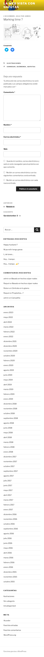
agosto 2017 (9, 476)
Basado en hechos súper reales (24, 279)
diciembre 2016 (10, 514)
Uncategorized (10, 606)
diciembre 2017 (10, 457)
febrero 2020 (9, 360)
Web (5, 149)
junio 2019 (8, 375)
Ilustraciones (14, 63)
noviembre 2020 (10, 351)
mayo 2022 (8, 317)
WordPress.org (10, 635)
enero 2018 (8, 452)
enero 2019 (8, 399)
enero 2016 (8, 567)
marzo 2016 (8, 558)
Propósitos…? (17, 293)
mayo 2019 (8, 380)
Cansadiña (15, 298)
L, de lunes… (9, 254)
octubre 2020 (9, 356)
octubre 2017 (9, 466)
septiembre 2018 (11, 418)
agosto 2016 (9, 534)
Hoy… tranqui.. (9, 259)
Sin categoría (9, 601)
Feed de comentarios (12, 630)
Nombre (8, 125)
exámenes (21, 66)
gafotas (31, 66)
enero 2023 (8, 312)
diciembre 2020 (10, 346)
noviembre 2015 (10, 577)
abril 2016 (8, 553)
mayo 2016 (8, 548)
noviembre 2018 (10, 409)
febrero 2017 (9, 505)
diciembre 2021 (10, 341)
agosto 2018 (9, 423)
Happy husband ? (11, 245)
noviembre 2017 (10, 461)
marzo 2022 (8, 327)
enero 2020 (8, 365)
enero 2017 (8, 510)
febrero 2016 (9, 562)
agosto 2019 (9, 370)
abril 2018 (8, 437)
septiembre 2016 (11, 529)
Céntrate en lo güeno (20, 288)
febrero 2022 (9, 332)
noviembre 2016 (10, 519)
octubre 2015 (9, 582)
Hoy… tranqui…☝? (11, 264)
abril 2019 (8, 385)
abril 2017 (8, 495)
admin (28, 16)
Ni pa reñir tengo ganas (13, 250)
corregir (11, 66)
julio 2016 (8, 538)
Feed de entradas (11, 625)
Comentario (9, 92)
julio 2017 (7, 481)
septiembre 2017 (11, 471)
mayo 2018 (8, 433)
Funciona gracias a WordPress (15, 651)
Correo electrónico (12, 137)
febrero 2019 (9, 394)
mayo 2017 (8, 490)
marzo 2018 (8, 442)
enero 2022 (8, 336)
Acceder (7, 621)
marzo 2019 (8, 389)
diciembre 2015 (10, 572)
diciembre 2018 (10, 404)
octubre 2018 (9, 413)
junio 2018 (8, 428)
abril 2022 (8, 322)
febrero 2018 (9, 447)
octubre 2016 (9, 524)
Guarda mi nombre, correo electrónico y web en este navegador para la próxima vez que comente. (21, 164)
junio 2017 (8, 485)
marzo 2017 (8, 500)
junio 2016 (8, 543)
